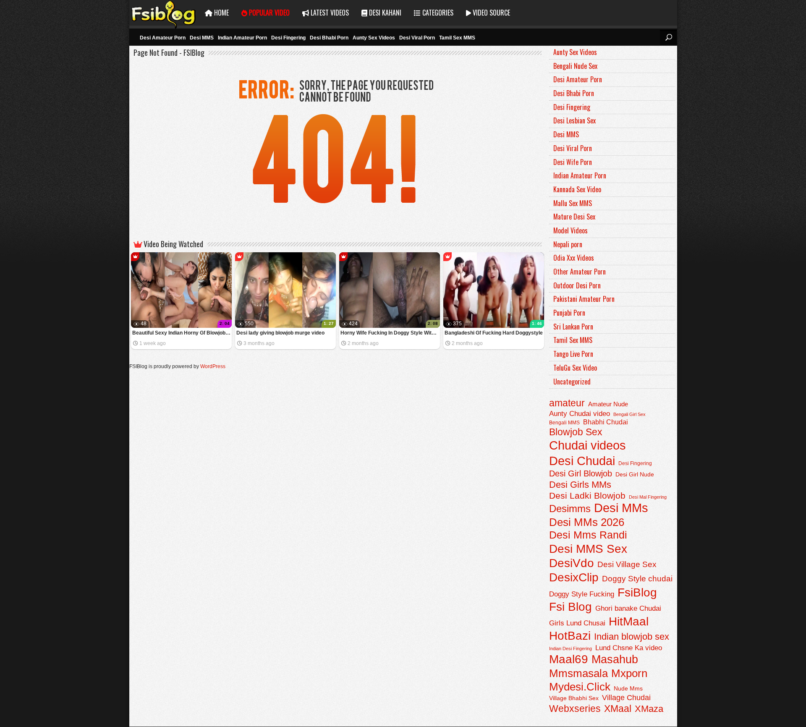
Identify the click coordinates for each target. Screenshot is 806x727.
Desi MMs (621, 508)
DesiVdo (571, 563)
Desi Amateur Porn (163, 38)
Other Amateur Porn (579, 272)
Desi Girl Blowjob (580, 473)
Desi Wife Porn (572, 162)
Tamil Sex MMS (457, 38)
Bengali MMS (564, 423)
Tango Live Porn (573, 354)
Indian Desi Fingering (570, 648)
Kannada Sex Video (577, 189)
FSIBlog (164, 13)
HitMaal (629, 621)
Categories (437, 13)
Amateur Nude (608, 404)
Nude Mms (628, 688)
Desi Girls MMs (580, 484)
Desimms (570, 508)
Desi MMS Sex (588, 548)
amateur (567, 402)
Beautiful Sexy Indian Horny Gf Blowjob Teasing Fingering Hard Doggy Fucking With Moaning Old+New (182, 333)
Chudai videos (587, 445)
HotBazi (570, 635)
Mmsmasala (578, 673)
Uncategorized (572, 382)
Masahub (614, 659)
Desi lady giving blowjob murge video (280, 333)
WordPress (212, 366)
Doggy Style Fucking (581, 594)
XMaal (617, 708)
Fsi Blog (570, 606)
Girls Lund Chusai (577, 623)
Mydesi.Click (579, 686)
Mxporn (629, 673)
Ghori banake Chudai (628, 608)
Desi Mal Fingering (648, 496)
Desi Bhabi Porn (329, 38)
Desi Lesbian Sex (574, 120)
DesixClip (574, 577)
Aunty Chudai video (579, 413)
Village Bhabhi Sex (574, 698)
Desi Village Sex (627, 564)
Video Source (490, 13)
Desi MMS (202, 38)
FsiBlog (637, 592)
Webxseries (575, 708)
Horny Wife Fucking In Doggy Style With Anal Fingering (390, 333)
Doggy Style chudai (637, 578)
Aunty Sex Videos (374, 38)
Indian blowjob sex (631, 636)
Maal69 (568, 659)
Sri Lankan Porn (573, 327)
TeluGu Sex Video (575, 368)
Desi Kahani (384, 13)
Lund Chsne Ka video (628, 647)
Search (668, 37)
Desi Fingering (288, 38)
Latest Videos (329, 13)
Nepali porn (567, 244)
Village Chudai (626, 697)
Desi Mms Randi (588, 535)
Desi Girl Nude (634, 474)
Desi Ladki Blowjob (587, 495)
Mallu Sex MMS (572, 203)
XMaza (649, 708)
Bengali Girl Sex (629, 414)
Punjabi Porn (569, 313)
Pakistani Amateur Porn (584, 299)
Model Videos (570, 230)
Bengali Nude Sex (575, 66)
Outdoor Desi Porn (577, 285)
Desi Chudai (582, 461)
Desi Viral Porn (417, 38)
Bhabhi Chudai (605, 422)
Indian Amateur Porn (242, 38)
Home (220, 13)
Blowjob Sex (575, 431)
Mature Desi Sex (574, 217)
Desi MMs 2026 (586, 522)
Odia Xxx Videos (573, 258)
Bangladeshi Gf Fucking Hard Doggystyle (494, 333)
